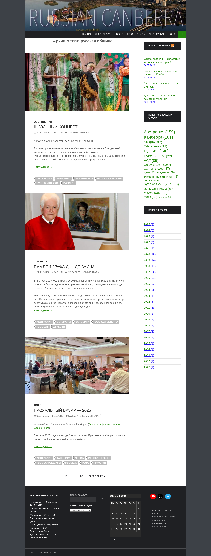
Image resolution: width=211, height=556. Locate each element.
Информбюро (102, 34)
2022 (147, 242)
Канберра (63, 178)
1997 (147, 367)
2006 (147, 337)
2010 (147, 313)
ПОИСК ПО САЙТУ (79, 495)
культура (149, 177)
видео (162, 168)
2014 (147, 289)
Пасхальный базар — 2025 (62, 410)
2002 (147, 361)
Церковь (59, 326)
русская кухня (99, 458)
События (40, 261)
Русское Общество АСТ (160, 158)
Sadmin (58, 132)
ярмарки (99, 463)
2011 (147, 307)
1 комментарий (78, 132)
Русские (69, 183)
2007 (147, 331)
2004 (147, 349)
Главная (86, 34)
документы (166, 172)
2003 (147, 355)
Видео (119, 34)
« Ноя (113, 539)
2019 (147, 260)
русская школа (47, 183)
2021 (147, 248)
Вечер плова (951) (39, 531)
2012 (147, 301)
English (171, 34)
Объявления (43, 122)
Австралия (44, 178)
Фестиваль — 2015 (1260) (43, 515)
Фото (130, 34)
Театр (167, 164)
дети (149, 172)
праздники (167, 176)
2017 (147, 272)
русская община (109, 178)
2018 (147, 266)
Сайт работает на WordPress (43, 552)
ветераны (64, 322)
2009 (147, 319)
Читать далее (43, 167)
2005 (147, 343)
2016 (147, 278)
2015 (147, 284)
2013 (147, 296)
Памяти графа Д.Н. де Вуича (64, 266)
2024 (147, 230)
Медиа (79, 458)
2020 (147, 254)
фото (85, 463)
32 (81, 476)
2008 (147, 325)
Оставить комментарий (84, 272)
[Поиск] (102, 499)
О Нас (140, 34)
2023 (147, 236)
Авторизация (156, 34)
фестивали (155, 193)
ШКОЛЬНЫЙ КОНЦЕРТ (56, 127)
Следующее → (97, 476)
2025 (147, 224)
